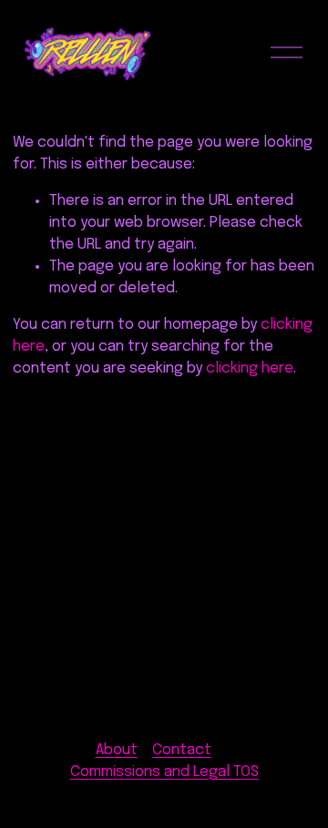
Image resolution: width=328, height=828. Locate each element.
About (117, 750)
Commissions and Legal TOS (164, 772)
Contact (181, 750)
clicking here (249, 368)
